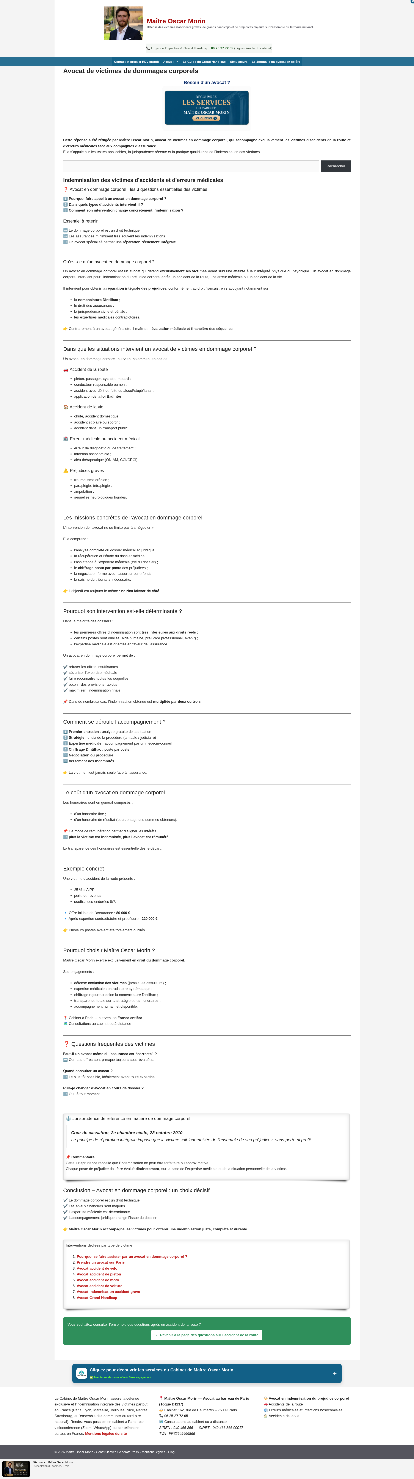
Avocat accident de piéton (99, 1274)
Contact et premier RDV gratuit (136, 61)
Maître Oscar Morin (176, 21)
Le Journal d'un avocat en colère (276, 61)
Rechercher (335, 166)
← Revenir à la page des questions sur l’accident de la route (206, 1335)
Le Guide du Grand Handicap (204, 61)
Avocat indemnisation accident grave (108, 1292)
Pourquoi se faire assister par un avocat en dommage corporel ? (132, 1257)
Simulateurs (239, 61)
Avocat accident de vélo (97, 1268)
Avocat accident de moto (98, 1280)
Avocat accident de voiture (99, 1286)
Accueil (168, 61)
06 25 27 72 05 (222, 48)
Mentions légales (153, 1452)
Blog (171, 1452)
